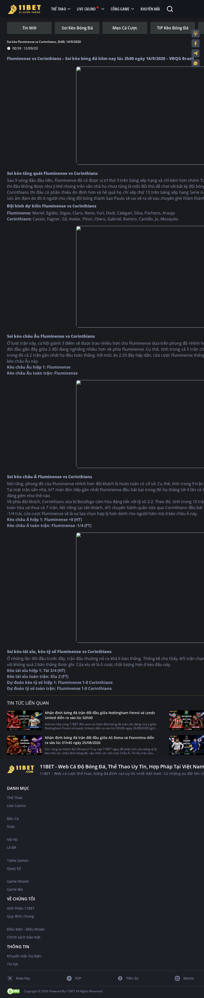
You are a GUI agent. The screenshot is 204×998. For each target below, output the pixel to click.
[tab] (29, 28)
